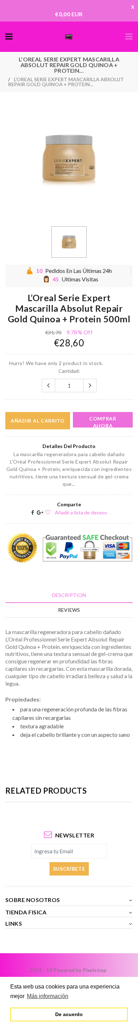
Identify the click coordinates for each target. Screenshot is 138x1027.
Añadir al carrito (38, 421)
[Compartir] (32, 512)
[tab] (69, 595)
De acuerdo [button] (69, 1014)
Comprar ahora (102, 422)
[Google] (40, 512)
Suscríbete (69, 869)
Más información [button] (47, 996)
